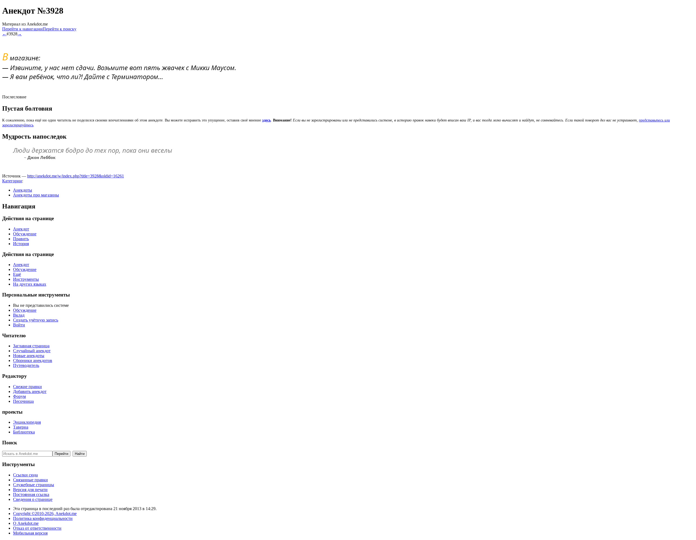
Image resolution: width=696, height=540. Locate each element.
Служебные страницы (33, 484)
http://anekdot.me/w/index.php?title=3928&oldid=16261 (75, 176)
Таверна (20, 427)
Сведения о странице (32, 499)
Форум (19, 396)
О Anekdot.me (26, 523)
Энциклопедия (27, 422)
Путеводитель (26, 365)
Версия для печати (30, 489)
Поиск (9, 442)
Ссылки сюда (25, 475)
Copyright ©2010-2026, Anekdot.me (45, 513)
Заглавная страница (31, 346)
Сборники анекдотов (32, 360)
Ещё (17, 274)
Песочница (23, 401)
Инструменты (26, 279)
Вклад (18, 315)
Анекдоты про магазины (36, 195)
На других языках (29, 284)
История (21, 243)
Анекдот (21, 229)
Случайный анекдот (32, 350)
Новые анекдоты (28, 355)
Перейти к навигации (22, 29)
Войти (19, 325)
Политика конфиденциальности (43, 518)
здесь (266, 120)
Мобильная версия (30, 533)
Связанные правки (30, 479)
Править (21, 238)
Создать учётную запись (35, 320)
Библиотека (24, 432)
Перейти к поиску (59, 29)
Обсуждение (24, 234)
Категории (12, 181)
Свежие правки (27, 386)
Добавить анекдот (29, 391)
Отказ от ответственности (37, 528)
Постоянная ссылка (31, 494)
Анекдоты (22, 190)
